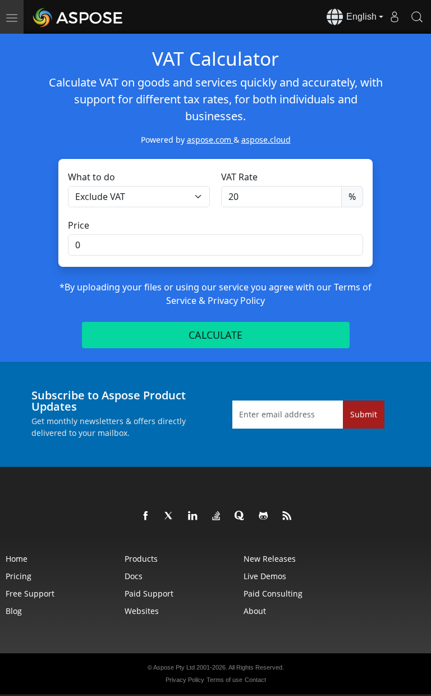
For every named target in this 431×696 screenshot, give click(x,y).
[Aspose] (78, 17)
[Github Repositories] (263, 516)
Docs (134, 576)
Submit (363, 414)
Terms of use (224, 679)
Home (16, 558)
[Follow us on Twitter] (169, 516)
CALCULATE (215, 335)
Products (141, 558)
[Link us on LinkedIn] (193, 516)
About (255, 611)
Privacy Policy (236, 300)
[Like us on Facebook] (146, 516)
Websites (142, 611)
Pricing (18, 576)
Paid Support (149, 593)
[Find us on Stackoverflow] (216, 516)
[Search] (417, 17)
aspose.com (210, 139)
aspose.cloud (266, 139)
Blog (14, 611)
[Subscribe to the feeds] (287, 516)
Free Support (30, 593)
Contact (255, 679)
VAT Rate (239, 177)
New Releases (270, 558)
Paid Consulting (273, 593)
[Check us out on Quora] (240, 516)
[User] (394, 17)
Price (78, 225)
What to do (91, 177)
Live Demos (265, 576)
